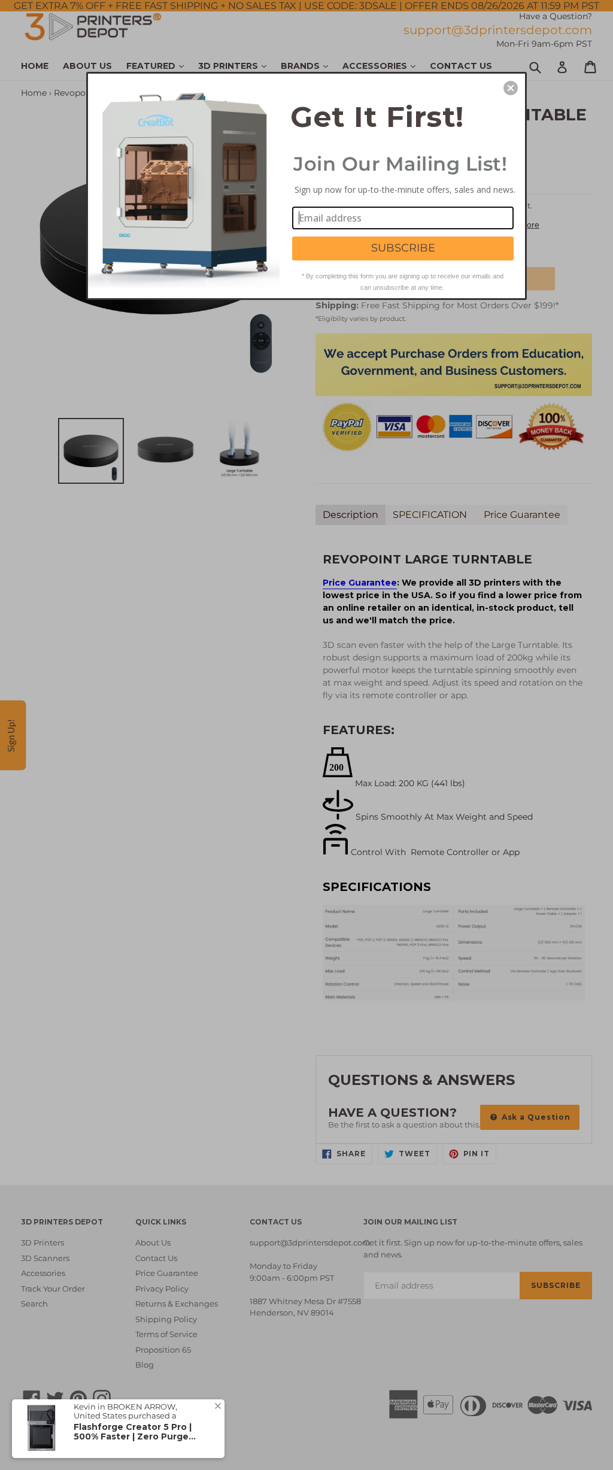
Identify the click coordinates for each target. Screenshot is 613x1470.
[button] (510, 88)
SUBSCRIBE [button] (403, 247)
